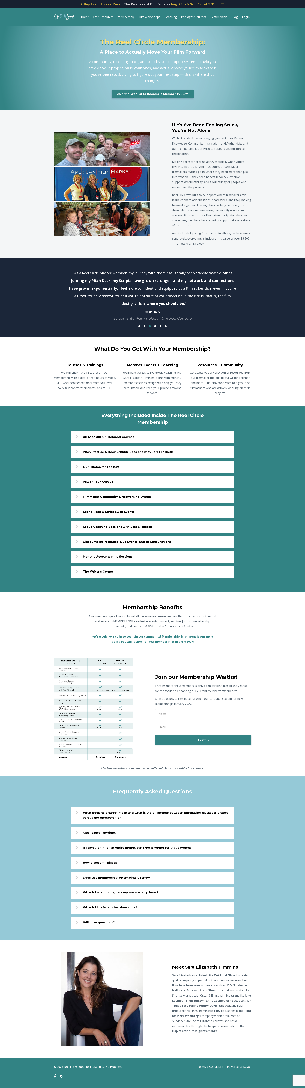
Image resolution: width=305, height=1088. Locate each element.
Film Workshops (149, 17)
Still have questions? (99, 922)
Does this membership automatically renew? (117, 877)
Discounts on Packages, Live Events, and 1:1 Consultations (127, 541)
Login (246, 17)
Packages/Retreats (193, 17)
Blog (235, 17)
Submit (203, 739)
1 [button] (139, 326)
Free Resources (103, 17)
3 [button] (150, 326)
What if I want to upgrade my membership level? (120, 892)
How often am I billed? (100, 862)
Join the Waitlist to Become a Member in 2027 (152, 94)
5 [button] (160, 326)
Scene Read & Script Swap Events (108, 511)
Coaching (171, 17)
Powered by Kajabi (239, 1067)
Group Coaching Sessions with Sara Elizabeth (117, 526)
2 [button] (144, 326)
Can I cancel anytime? (99, 832)
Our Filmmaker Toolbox (101, 467)
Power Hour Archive (98, 481)
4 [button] (155, 326)
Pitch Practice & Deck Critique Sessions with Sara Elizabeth (128, 452)
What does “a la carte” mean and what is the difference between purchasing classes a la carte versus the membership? (155, 815)
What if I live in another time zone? (110, 907)
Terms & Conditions (210, 1067)
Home (85, 17)
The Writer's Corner (98, 571)
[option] (152, 292)
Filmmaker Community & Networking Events (117, 496)
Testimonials (218, 17)
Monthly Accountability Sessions (108, 556)
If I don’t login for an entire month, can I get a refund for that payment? (138, 847)
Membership (126, 17)
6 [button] (166, 326)
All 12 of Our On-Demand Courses (108, 437)
